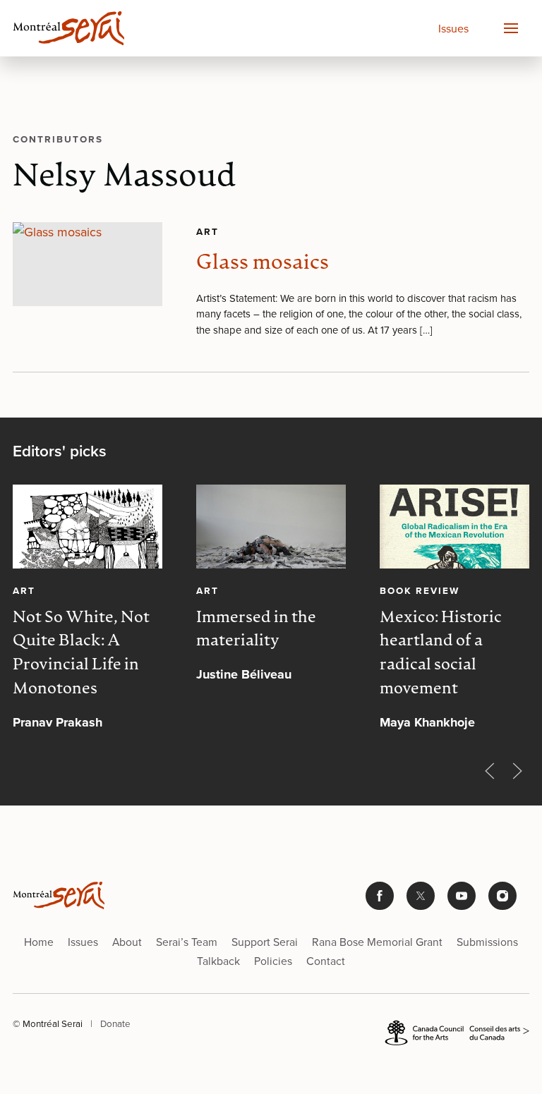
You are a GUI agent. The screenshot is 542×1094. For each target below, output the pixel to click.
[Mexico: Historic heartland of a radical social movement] (454, 527)
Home (39, 941)
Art (207, 231)
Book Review (419, 590)
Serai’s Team (186, 941)
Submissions (487, 941)
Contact (325, 960)
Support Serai (264, 941)
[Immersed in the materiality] (271, 527)
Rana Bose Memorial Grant (377, 941)
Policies (273, 960)
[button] (510, 28)
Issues (453, 28)
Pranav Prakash (57, 722)
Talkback (218, 960)
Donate (115, 1023)
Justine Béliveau (243, 674)
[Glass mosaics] (87, 264)
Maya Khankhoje (427, 722)
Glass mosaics (262, 263)
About (127, 941)
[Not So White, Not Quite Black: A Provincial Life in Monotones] (87, 527)
